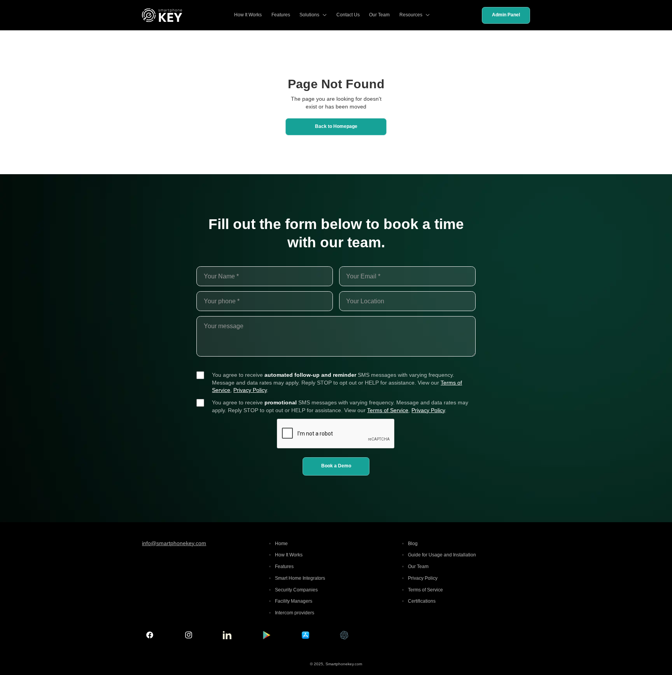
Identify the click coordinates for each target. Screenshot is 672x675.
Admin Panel (506, 14)
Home (281, 543)
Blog (413, 543)
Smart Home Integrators (300, 578)
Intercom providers (294, 613)
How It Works (248, 14)
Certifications (422, 601)
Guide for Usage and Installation (442, 555)
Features (280, 14)
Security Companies (296, 590)
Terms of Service (387, 410)
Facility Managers (293, 601)
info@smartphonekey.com (174, 543)
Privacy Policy (250, 390)
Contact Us (348, 14)
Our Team (379, 14)
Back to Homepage (336, 126)
